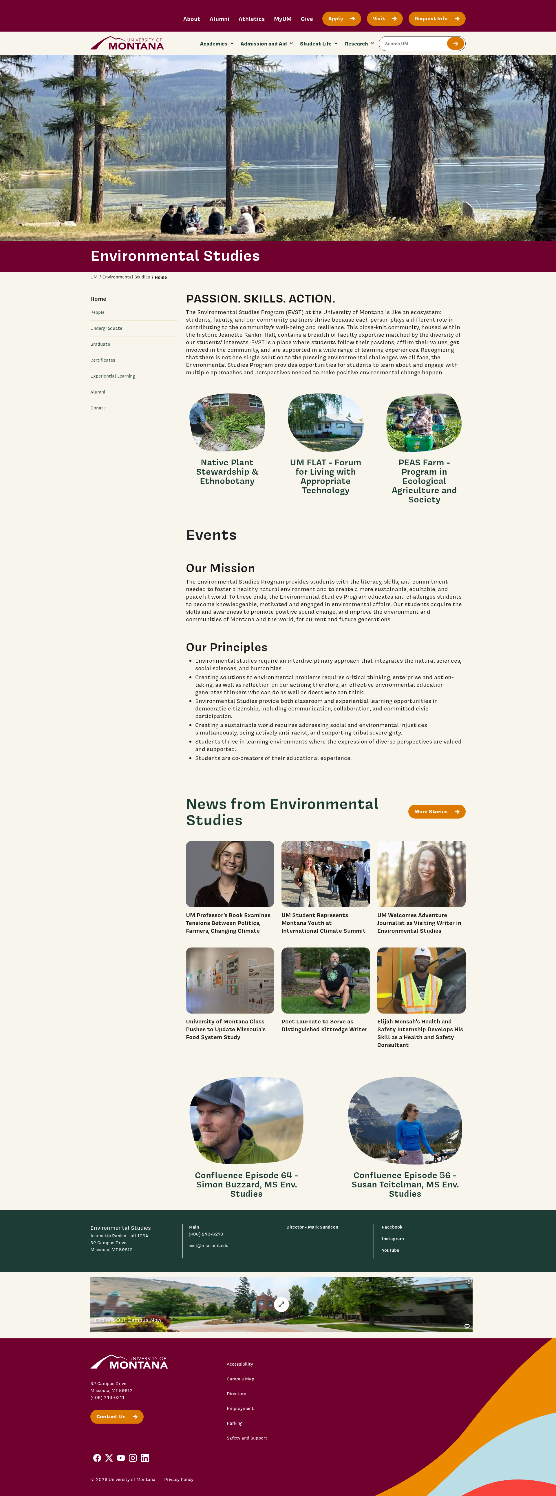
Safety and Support (247, 1438)
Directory (236, 1394)
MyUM (283, 19)
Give (307, 19)
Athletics (252, 19)
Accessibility (240, 1364)
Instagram (393, 1239)
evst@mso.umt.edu (208, 1246)
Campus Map (240, 1379)
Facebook (392, 1227)
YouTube (390, 1250)
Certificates (102, 360)
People (97, 312)
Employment (240, 1408)
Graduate (100, 344)
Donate (98, 408)
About (191, 19)
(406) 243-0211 (107, 1397)
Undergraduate (106, 328)
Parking (235, 1423)
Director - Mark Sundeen (312, 1227)
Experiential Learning (113, 376)
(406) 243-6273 (206, 1234)
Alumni (219, 19)
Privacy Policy (178, 1479)
